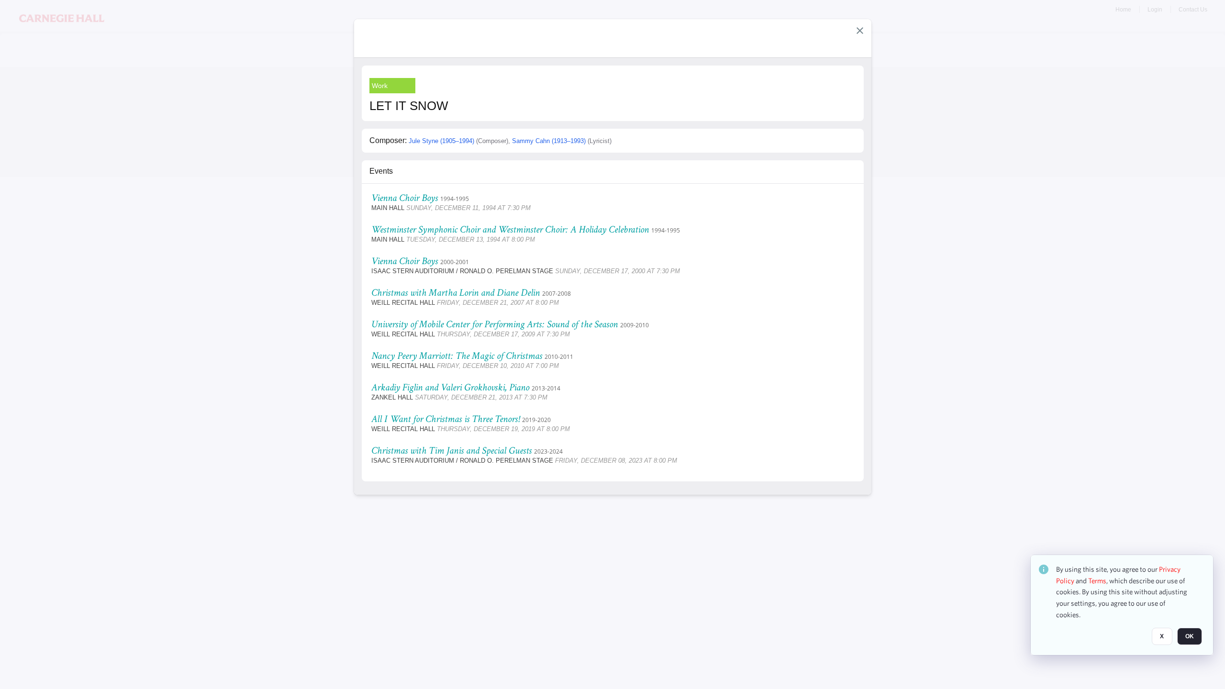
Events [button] (381, 171)
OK (1189, 636)
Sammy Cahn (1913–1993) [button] (549, 140)
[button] (860, 30)
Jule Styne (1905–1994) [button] (441, 140)
